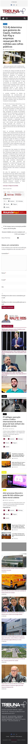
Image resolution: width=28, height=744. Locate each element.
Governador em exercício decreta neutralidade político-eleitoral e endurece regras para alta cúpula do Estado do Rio (13, 685)
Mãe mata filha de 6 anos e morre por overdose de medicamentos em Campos (18, 464)
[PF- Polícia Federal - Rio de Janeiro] (14, 405)
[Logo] (14, 702)
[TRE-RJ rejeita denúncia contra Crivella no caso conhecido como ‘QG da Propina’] (14, 332)
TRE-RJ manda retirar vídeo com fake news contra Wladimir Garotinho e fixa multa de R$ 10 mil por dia (14, 374)
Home (5, 192)
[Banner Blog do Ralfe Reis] (14, 318)
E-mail (4, 280)
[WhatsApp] (16, 5)
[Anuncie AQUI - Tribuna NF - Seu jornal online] (14, 212)
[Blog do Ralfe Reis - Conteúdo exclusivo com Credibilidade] (14, 193)
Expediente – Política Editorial (16, 736)
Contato (7, 736)
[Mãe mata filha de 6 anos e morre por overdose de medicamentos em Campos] (14, 575)
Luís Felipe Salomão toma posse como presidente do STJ (18, 535)
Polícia (4, 414)
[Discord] (14, 481)
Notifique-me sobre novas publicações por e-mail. (14, 303)
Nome (4, 273)
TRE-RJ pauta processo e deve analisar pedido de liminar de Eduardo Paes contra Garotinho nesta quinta (14, 353)
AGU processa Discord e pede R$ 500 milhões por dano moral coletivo (13, 495)
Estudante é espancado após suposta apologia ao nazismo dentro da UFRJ (18, 455)
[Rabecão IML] (6, 465)
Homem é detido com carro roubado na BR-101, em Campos (13, 233)
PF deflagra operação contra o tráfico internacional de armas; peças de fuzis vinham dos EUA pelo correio (13, 421)
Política (5, 24)
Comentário (5, 253)
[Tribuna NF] (14, 11)
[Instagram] (14, 5)
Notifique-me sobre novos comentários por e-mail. (13, 297)
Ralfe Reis (12, 49)
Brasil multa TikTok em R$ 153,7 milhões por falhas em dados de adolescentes (18, 526)
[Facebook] (11, 5)
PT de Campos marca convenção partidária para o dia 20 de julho (14, 227)
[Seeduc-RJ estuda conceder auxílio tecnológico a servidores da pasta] (14, 554)
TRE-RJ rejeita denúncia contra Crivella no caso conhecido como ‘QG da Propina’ (13, 330)
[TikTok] (6, 527)
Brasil (4, 490)
